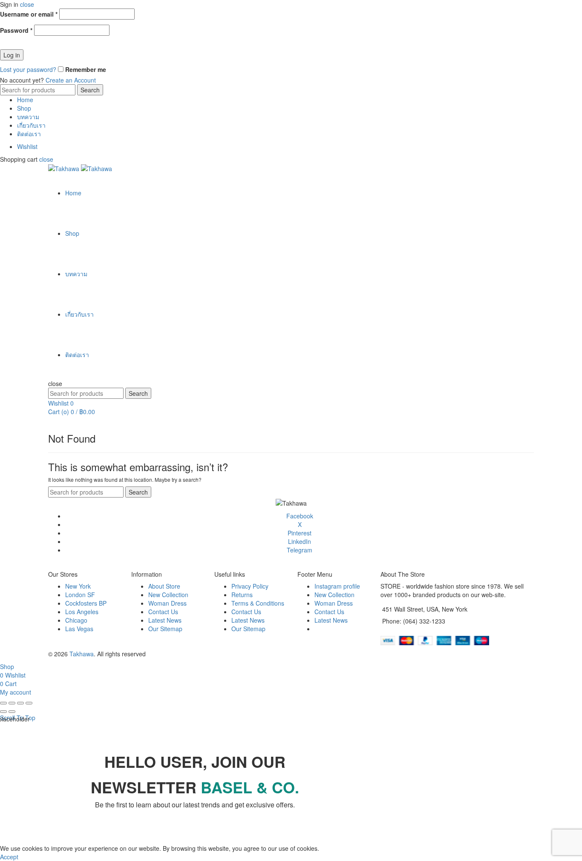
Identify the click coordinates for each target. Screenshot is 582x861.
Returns (242, 594)
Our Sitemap (165, 628)
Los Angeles (81, 611)
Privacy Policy (249, 586)
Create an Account (71, 80)
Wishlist (27, 146)
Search (90, 90)
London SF (80, 594)
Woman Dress (167, 603)
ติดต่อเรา (29, 133)
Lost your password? (28, 69)
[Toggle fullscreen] (20, 703)
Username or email (29, 14)
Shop (24, 108)
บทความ (28, 116)
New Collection (168, 594)
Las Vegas (79, 628)
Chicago (76, 620)
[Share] (12, 703)
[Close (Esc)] (3, 703)
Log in (11, 55)
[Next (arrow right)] (12, 711)
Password (16, 30)
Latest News (165, 620)
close (27, 4)
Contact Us (163, 611)
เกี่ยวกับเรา (31, 125)
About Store (164, 586)
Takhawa (81, 653)
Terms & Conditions (257, 603)
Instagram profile (337, 586)
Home (25, 99)
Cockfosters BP (86, 603)
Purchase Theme (337, 628)
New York (78, 586)
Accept (9, 856)
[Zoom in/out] (29, 703)
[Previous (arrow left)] (3, 711)
